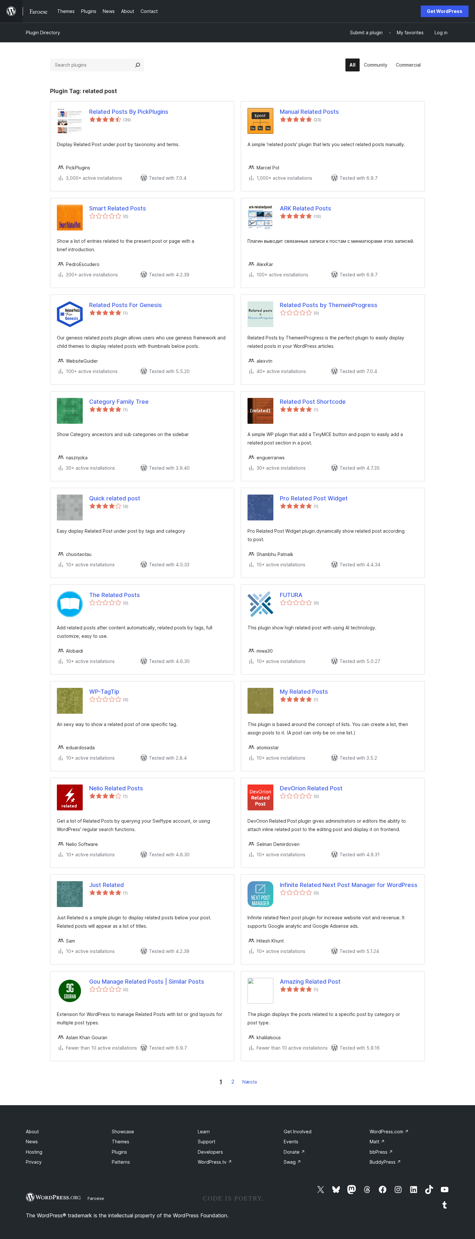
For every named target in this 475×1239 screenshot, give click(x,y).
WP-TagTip (104, 691)
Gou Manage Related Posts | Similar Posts (146, 981)
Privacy (34, 1162)
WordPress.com (389, 1131)
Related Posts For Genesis (125, 305)
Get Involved (297, 1131)
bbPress (381, 1152)
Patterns (121, 1162)
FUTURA (291, 595)
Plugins (119, 1152)
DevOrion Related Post (311, 788)
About (32, 1131)
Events (291, 1141)
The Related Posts (114, 595)
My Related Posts (304, 691)
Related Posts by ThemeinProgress (328, 305)
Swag (292, 1162)
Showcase (123, 1131)
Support (206, 1141)
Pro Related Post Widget (314, 498)
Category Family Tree (119, 401)
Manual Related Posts (309, 111)
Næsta (249, 1081)
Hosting (34, 1152)
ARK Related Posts (305, 208)
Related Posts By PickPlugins (128, 111)
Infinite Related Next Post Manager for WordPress (348, 884)
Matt (377, 1141)
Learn (204, 1131)
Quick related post (114, 498)
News (32, 1141)
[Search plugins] (137, 65)
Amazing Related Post (310, 981)
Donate (294, 1152)
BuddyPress (385, 1162)
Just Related (106, 884)
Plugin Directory (43, 32)
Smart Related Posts (117, 208)
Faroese (96, 1198)
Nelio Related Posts (116, 788)
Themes (120, 1141)
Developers (210, 1152)
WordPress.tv (215, 1162)
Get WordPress (444, 11)
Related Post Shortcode (313, 401)
